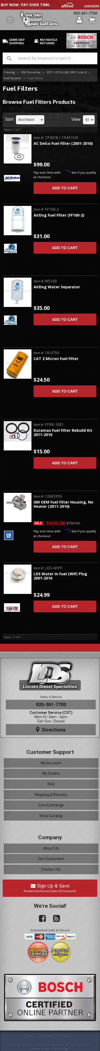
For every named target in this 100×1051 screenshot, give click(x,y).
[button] (50, 58)
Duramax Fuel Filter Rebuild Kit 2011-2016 (63, 432)
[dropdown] (10, 19)
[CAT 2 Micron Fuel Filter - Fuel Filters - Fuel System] (17, 364)
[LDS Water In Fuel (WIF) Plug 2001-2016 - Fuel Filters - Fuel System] (17, 574)
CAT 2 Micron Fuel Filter (56, 359)
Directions (53, 730)
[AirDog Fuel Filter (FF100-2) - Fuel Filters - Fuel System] (17, 221)
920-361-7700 (85, 13)
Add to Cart (65, 188)
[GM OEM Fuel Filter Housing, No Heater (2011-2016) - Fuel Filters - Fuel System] (17, 502)
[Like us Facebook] (40, 918)
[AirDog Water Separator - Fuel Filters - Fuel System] (17, 292)
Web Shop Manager (57, 1049)
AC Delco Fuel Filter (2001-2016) (63, 143)
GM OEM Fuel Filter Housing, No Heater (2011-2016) (63, 504)
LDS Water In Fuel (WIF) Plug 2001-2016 (60, 576)
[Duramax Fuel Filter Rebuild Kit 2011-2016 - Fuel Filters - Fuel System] (17, 431)
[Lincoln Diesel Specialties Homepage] (46, 20)
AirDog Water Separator (57, 287)
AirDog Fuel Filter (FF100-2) (59, 215)
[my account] (79, 19)
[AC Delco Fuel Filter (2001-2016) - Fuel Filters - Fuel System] (17, 149)
